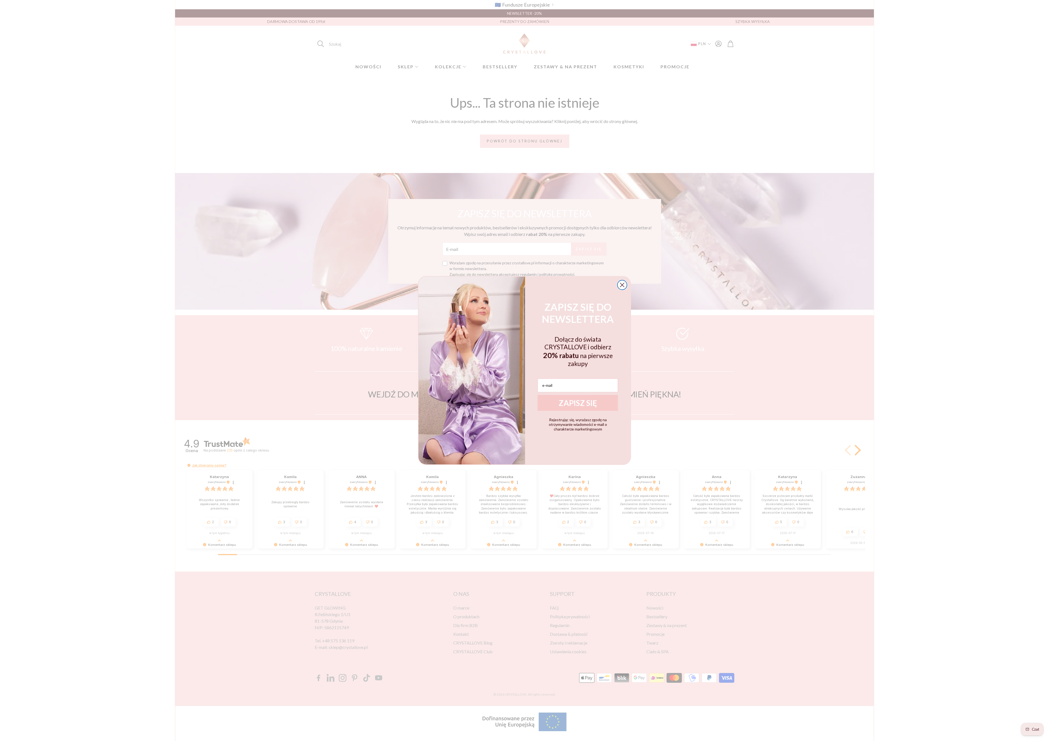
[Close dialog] (622, 285)
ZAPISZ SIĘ (578, 403)
